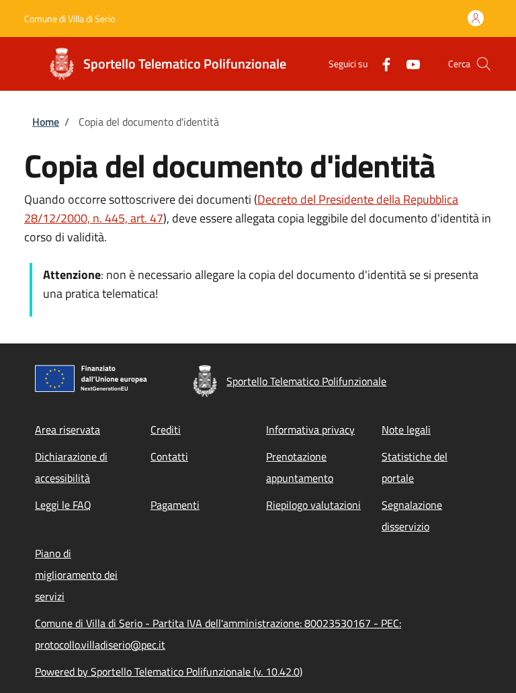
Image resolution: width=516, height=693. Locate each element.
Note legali (406, 429)
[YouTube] (407, 63)
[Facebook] (381, 63)
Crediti (165, 429)
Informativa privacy (310, 429)
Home (45, 122)
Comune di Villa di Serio (69, 18)
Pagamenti (175, 505)
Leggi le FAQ (63, 505)
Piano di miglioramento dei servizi (76, 574)
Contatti (169, 456)
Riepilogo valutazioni (313, 505)
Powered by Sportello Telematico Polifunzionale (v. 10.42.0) (168, 671)
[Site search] (484, 64)
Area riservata (67, 429)
